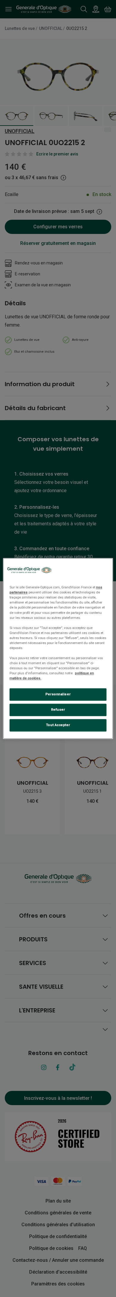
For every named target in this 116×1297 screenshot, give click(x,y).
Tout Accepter (58, 725)
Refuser (58, 710)
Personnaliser (58, 694)
